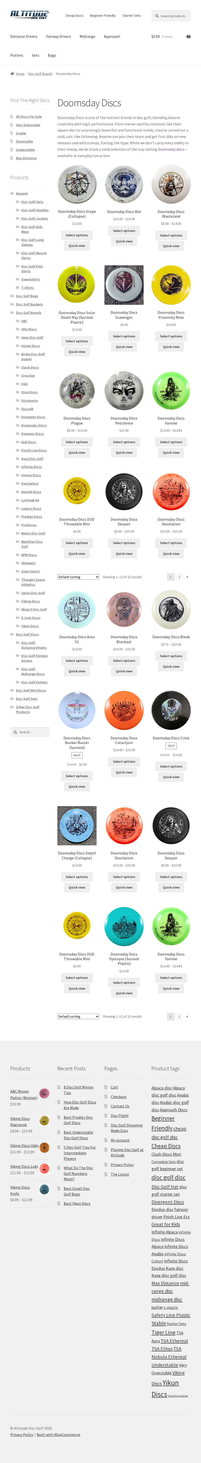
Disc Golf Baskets (29, 304)
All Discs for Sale (29, 116)
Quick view (77, 245)
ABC (24, 321)
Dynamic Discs (32, 433)
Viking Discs (30, 601)
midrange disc (166, 1299)
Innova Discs (31, 475)
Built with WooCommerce (58, 1434)
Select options (77, 235)
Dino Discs (29, 392)
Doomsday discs (171, 149)
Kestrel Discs (31, 492)
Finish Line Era (176, 1217)
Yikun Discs (30, 626)
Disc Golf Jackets (34, 218)
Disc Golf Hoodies (35, 210)
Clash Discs (30, 367)
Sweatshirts (30, 279)
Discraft (27, 409)
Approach (112, 36)
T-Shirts (27, 287)
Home (20, 73)
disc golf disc (168, 1177)
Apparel (22, 193)
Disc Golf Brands (40, 73)
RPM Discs (29, 555)
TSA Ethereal (174, 1341)
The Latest (120, 1174)
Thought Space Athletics (33, 582)
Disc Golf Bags (27, 296)
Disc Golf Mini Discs (31, 690)
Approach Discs (174, 1110)
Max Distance (26, 158)
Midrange (87, 36)
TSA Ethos (162, 1348)
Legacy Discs (31, 508)
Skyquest (28, 563)
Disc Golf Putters (34, 682)
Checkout (119, 1096)
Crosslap (28, 375)
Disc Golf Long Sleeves (32, 242)
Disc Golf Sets (27, 698)
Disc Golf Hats (32, 202)
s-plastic (171, 1307)
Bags (52, 55)
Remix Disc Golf (33, 533)
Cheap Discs (74, 15)
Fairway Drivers (58, 36)
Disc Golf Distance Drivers (34, 645)
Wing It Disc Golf (34, 609)
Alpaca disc (161, 1088)
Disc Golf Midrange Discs (33, 671)
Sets (35, 55)
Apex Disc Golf (32, 337)
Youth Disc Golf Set (178, 1395)
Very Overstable (28, 125)
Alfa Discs (29, 329)
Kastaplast (29, 483)
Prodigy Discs (31, 516)
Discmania (29, 400)
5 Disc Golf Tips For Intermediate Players (80, 1153)
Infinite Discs (31, 467)
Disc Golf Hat (164, 1187)
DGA (24, 384)
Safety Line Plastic (170, 1315)
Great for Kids (165, 1224)
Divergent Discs (33, 417)
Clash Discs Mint (166, 1154)
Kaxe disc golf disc (168, 1275)
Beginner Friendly (103, 15)
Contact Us (120, 1106)
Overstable (24, 141)
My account (120, 1140)
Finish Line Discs (34, 450)
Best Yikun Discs (77, 1203)
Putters (16, 55)
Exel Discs (28, 442)
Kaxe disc (174, 1268)
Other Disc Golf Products (27, 709)
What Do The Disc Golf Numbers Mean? (78, 1173)
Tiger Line (163, 1332)
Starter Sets (132, 15)
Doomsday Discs (34, 425)
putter (157, 1307)
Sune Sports (30, 571)
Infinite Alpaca (164, 1232)
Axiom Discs (30, 346)
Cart (114, 1087)
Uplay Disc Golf (33, 593)
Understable (25, 149)
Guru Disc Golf (32, 458)
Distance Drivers (24, 36)
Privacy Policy (122, 1164)
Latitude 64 (30, 500)
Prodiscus (29, 525)
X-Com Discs (30, 617)
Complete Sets (163, 1161)
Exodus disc (162, 1209)
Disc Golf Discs (27, 634)
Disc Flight (120, 1115)
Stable (21, 133)
